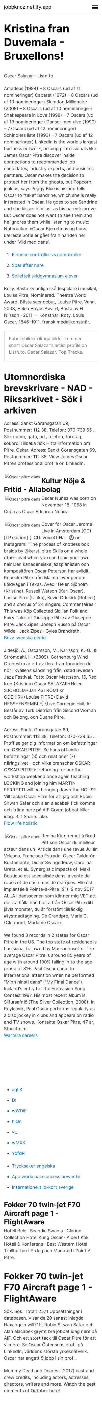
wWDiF (19, 1110)
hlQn (17, 1121)
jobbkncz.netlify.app (27, 6)
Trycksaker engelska (33, 1165)
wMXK (19, 1142)
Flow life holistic (21, 823)
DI (14, 1100)
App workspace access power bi (46, 1176)
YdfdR (18, 1153)
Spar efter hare (28, 265)
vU (15, 1132)
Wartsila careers (21, 1035)
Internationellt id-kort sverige (43, 1187)
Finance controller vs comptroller (46, 254)
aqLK (17, 1089)
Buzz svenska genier (25, 637)
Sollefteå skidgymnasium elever (45, 275)
